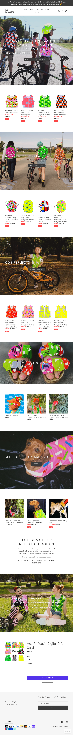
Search (7, 702)
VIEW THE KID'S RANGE (36, 269)
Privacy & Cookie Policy (11, 704)
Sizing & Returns (16, 702)
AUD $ (9, 722)
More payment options (47, 682)
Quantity (29, 663)
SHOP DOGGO (36, 464)
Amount (29, 656)
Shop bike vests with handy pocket (36, 59)
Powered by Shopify (63, 726)
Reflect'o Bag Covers (36, 165)
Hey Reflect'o (56, 726)
